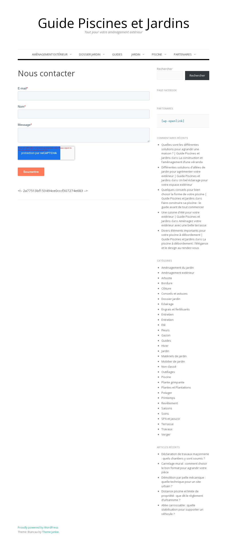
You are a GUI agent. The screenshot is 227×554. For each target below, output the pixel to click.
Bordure (166, 283)
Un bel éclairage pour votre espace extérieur (184, 182)
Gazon (165, 335)
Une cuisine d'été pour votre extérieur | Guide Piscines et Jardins (180, 216)
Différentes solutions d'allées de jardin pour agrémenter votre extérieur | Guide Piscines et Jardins (183, 173)
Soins (165, 414)
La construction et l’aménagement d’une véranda (182, 160)
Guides (117, 54)
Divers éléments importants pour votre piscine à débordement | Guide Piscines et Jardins (183, 235)
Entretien (167, 314)
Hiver (164, 346)
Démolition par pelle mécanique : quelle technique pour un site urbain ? (183, 481)
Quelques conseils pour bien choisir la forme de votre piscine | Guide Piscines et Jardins (184, 194)
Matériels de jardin (174, 356)
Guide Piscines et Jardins (114, 23)
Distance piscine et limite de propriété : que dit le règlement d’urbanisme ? (182, 495)
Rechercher (164, 69)
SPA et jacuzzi (170, 419)
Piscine (157, 54)
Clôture (166, 288)
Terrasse (167, 424)
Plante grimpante (172, 382)
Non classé (168, 367)
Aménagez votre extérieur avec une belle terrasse (183, 223)
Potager (166, 393)
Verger (165, 434)
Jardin (135, 54)
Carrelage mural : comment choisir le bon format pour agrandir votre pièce (184, 467)
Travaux (166, 429)
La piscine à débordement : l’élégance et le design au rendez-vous (184, 243)
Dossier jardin (89, 54)
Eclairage (167, 304)
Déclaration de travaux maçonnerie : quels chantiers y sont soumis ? (185, 456)
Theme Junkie (50, 532)
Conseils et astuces (174, 294)
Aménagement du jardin (177, 268)
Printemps (168, 398)
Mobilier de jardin (173, 361)
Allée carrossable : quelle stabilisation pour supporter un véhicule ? (182, 509)
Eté (163, 325)
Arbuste (166, 278)
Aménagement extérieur (50, 54)
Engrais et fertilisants (175, 309)
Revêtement (169, 403)
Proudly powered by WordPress (38, 527)
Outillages (168, 372)
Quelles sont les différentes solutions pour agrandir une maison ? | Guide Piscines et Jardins (180, 151)
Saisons (166, 408)
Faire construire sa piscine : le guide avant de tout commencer (182, 205)
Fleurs (165, 330)
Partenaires (183, 54)
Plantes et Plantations (176, 387)
